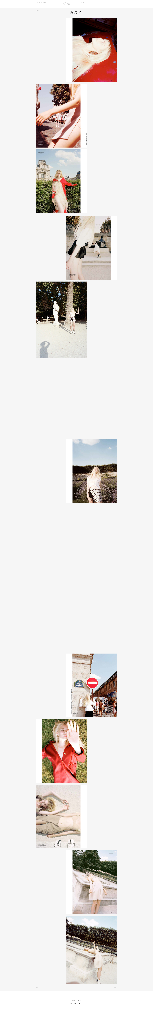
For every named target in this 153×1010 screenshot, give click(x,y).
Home (82, 2)
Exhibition (67, 4)
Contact (109, 3)
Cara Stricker (42, 2)
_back (38, 10)
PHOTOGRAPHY (67, 3)
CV (107, 2)
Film (64, 2)
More (37, 987)
